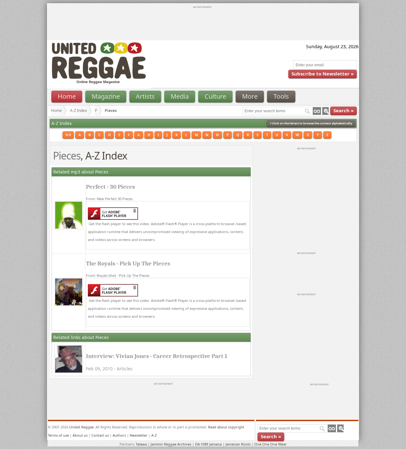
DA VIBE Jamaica (208, 444)
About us (80, 435)
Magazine (106, 96)
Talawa (141, 444)
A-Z (154, 435)
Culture (215, 96)
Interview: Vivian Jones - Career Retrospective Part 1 (156, 356)
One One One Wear (270, 444)
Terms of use (58, 435)
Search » (343, 110)
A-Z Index (78, 110)
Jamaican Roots (238, 444)
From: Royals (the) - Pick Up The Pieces (117, 275)
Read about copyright (226, 427)
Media (180, 96)
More (250, 96)
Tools (281, 96)
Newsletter (138, 435)
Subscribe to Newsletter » (322, 73)
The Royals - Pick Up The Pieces (128, 263)
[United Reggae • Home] (98, 78)
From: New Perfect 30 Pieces (109, 198)
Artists (145, 96)
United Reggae (81, 427)
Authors (119, 435)
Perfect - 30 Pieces (110, 186)
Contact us (100, 435)
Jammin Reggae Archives (171, 444)
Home (67, 96)
